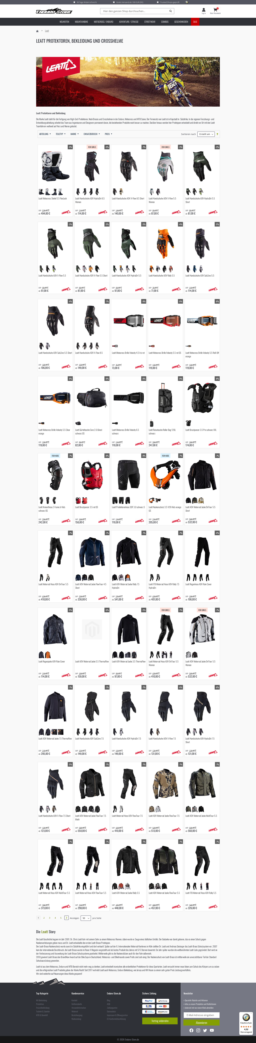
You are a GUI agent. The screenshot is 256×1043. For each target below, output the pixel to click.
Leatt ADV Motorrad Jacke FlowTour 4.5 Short (90, 585)
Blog (108, 1000)
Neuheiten (64, 21)
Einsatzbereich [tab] (90, 134)
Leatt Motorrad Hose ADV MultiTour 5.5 (54, 893)
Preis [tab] (107, 134)
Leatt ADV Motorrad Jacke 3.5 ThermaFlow (128, 661)
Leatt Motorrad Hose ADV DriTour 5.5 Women (164, 663)
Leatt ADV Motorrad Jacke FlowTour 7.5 (164, 815)
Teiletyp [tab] (59, 134)
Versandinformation (79, 1007)
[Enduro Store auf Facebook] (191, 1030)
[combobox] (137, 11)
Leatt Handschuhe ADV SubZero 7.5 (89, 738)
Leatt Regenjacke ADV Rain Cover (52, 661)
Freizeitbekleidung (42, 1007)
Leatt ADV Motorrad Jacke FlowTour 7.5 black (90, 817)
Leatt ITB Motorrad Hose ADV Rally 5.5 (200, 893)
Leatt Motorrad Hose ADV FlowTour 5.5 (90, 893)
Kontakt (74, 1000)
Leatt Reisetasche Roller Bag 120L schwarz (162, 431)
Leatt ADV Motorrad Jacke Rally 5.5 (126, 893)
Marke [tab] (73, 134)
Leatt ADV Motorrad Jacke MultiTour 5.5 (201, 815)
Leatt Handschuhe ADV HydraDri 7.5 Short (200, 740)
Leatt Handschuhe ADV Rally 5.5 (162, 275)
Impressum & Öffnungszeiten (117, 1015)
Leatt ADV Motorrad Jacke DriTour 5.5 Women (200, 663)
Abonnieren (201, 1022)
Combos (164, 21)
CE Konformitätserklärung (116, 1018)
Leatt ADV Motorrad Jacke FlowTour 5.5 (164, 893)
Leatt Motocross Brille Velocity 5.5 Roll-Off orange (202, 354)
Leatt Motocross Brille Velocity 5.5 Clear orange (54, 431)
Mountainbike (81, 21)
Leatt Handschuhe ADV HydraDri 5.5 (126, 275)
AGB (108, 1004)
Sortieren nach (188, 134)
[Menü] (251, 1014)
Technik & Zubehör (43, 1011)
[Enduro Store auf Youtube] (211, 1030)
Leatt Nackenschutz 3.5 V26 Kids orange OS (165, 508)
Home (37, 31)
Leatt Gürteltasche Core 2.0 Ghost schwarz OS (88, 431)
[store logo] (53, 11)
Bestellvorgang (77, 1015)
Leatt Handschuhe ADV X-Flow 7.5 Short (54, 815)
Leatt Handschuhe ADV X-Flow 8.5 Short (128, 198)
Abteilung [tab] (43, 134)
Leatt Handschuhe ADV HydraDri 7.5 (126, 738)
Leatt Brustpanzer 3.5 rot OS (86, 507)
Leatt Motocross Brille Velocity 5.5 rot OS (165, 352)
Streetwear (149, 21)
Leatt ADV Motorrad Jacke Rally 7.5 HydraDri (125, 585)
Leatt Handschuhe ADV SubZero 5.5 (199, 275)
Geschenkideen (181, 21)
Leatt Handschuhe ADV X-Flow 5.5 (52, 275)
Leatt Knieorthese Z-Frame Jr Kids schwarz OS (52, 508)
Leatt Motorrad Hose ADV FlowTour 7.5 (127, 815)
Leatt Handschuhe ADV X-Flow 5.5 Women (162, 200)
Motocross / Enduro (103, 21)
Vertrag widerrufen (160, 1021)
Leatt (44, 931)
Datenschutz (111, 1011)
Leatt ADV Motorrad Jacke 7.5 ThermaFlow (55, 738)
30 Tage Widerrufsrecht (87, 2)
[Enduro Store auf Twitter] (205, 1030)
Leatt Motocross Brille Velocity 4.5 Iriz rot (128, 352)
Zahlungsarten (112, 1007)
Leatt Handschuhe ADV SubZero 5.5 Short (55, 352)
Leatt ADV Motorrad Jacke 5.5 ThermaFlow (92, 661)
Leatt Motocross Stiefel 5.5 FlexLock (53, 198)
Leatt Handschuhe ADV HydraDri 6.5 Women (90, 200)
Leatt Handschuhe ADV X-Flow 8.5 (89, 352)
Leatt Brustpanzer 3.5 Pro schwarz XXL (200, 430)
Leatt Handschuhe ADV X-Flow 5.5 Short (91, 275)
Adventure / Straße (128, 21)
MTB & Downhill (42, 1015)
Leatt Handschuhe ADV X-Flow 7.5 (162, 738)
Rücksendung (76, 1018)
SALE (195, 21)
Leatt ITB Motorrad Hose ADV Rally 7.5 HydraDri (164, 585)
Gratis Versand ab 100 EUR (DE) (129, 2)
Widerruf (75, 1011)
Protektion (40, 1004)
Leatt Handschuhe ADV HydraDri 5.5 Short (200, 200)
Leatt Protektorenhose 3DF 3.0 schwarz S (128, 507)
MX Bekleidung (41, 1000)
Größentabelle (77, 1004)
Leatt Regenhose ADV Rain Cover (198, 584)
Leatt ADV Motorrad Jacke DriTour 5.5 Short (200, 508)
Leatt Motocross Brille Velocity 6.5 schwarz (125, 431)
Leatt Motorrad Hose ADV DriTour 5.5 (53, 584)
